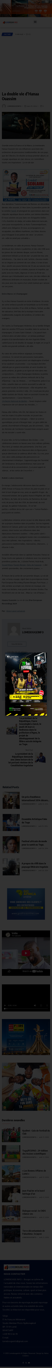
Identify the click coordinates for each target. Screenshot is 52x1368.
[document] (26, 684)
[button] (43, 656)
